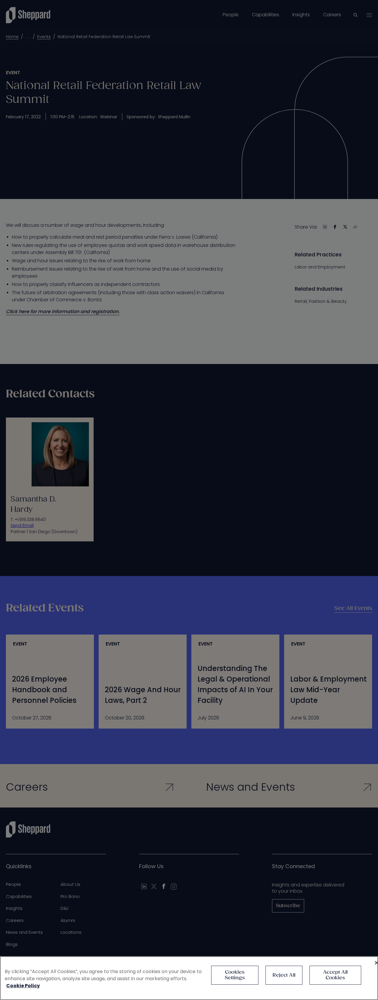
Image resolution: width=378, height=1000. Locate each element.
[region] (189, 978)
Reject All (284, 975)
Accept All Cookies (335, 975)
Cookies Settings (235, 975)
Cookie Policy (23, 985)
